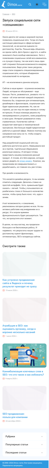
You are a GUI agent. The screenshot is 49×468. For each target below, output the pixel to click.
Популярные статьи (17, 450)
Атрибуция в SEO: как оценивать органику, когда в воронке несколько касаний (19, 329)
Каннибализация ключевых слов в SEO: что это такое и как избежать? (23, 373)
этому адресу (26, 161)
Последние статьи (16, 458)
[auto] (36, 4)
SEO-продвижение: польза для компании (15, 415)
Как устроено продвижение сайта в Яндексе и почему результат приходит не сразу (20, 283)
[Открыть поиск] (29, 4)
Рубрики (10, 442)
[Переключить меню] (44, 4)
